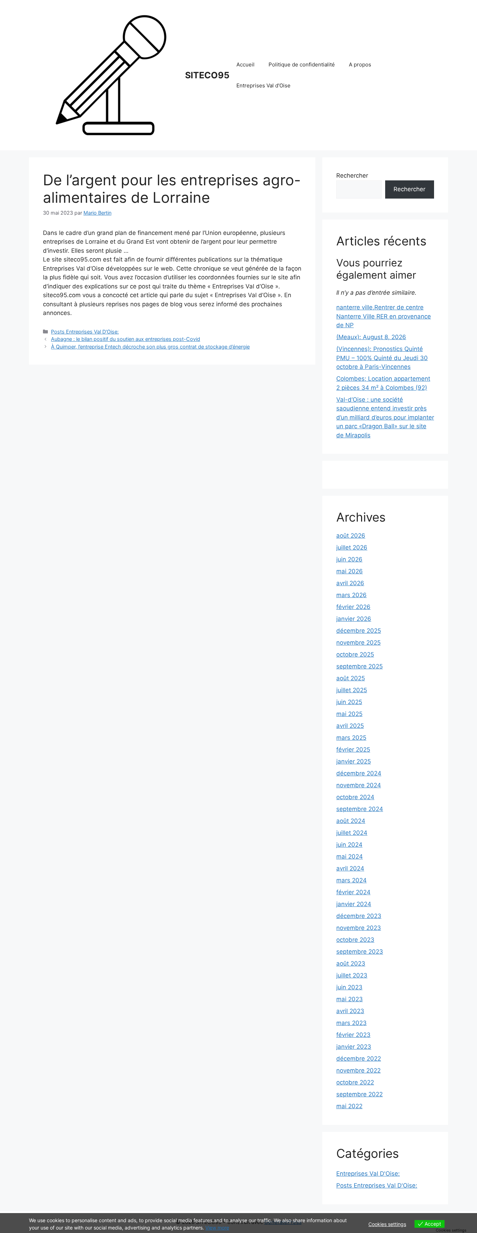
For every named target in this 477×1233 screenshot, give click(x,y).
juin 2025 (349, 701)
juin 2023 (349, 987)
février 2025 (353, 749)
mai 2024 (349, 856)
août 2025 (350, 678)
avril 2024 (350, 868)
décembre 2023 (358, 915)
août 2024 (350, 820)
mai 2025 (349, 713)
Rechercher (352, 175)
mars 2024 (351, 880)
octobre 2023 (355, 939)
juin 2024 (349, 844)
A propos (360, 64)
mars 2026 (351, 595)
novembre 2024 (358, 785)
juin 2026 (349, 559)
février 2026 (353, 606)
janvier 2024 (353, 904)
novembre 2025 (358, 642)
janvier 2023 (353, 1046)
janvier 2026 (353, 618)
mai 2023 (349, 999)
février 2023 (353, 1034)
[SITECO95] (111, 74)
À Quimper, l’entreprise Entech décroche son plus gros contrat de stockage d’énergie (150, 347)
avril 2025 (350, 725)
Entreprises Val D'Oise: (368, 1173)
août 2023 (350, 963)
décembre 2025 (358, 630)
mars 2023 (351, 1022)
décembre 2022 (358, 1058)
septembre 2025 (359, 666)
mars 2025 (351, 737)
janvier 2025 (353, 761)
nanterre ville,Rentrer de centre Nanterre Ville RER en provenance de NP (383, 316)
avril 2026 (350, 583)
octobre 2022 (355, 1082)
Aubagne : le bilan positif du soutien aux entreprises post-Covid (125, 339)
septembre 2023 (359, 951)
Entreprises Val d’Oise (263, 85)
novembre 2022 (358, 1070)
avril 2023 (350, 1011)
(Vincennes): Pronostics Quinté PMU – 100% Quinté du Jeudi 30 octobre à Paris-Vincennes (382, 357)
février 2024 (353, 892)
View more (217, 1228)
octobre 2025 (355, 654)
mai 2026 (349, 571)
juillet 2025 (351, 690)
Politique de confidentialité (302, 64)
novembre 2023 (358, 927)
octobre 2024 (355, 797)
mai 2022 (349, 1106)
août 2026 (350, 535)
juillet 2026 (351, 547)
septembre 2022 (359, 1094)
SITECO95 (207, 75)
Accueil (245, 64)
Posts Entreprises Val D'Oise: (85, 332)
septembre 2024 (359, 808)
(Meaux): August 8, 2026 (371, 337)
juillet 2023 (351, 975)
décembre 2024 (358, 773)
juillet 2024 (351, 832)
